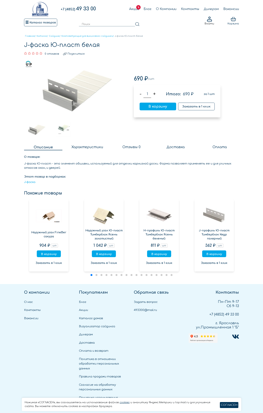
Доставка (87, 342)
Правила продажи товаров (100, 376)
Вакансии (231, 9)
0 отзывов (52, 53)
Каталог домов (91, 318)
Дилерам (211, 9)
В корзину (157, 106)
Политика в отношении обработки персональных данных (99, 363)
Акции (134, 9)
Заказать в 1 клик (196, 106)
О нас (28, 302)
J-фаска (29, 182)
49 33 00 (78, 9)
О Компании (166, 9)
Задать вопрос (146, 302)
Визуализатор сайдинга (97, 326)
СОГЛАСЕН (229, 405)
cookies (125, 402)
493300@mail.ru (145, 310)
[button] (91, 275)
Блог (147, 9)
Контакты (190, 9)
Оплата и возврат (93, 350)
